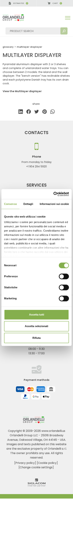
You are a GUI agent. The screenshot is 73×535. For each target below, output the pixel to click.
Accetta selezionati (36, 326)
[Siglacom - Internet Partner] (37, 486)
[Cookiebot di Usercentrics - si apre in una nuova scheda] (53, 194)
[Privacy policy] (25, 463)
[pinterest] (44, 112)
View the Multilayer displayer (22, 91)
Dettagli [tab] (28, 203)
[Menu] (67, 17)
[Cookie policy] (47, 463)
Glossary (8, 46)
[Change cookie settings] (36, 467)
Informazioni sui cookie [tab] (54, 203)
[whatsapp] (52, 112)
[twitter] (36, 112)
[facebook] (28, 112)
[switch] (64, 276)
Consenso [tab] (10, 203)
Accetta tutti (36, 314)
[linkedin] (20, 112)
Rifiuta (36, 337)
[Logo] (16, 17)
